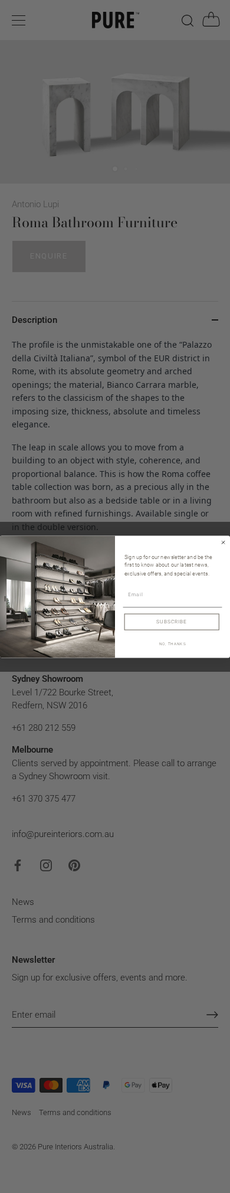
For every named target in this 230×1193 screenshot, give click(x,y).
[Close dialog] (222, 541)
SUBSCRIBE (171, 622)
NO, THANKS (172, 644)
